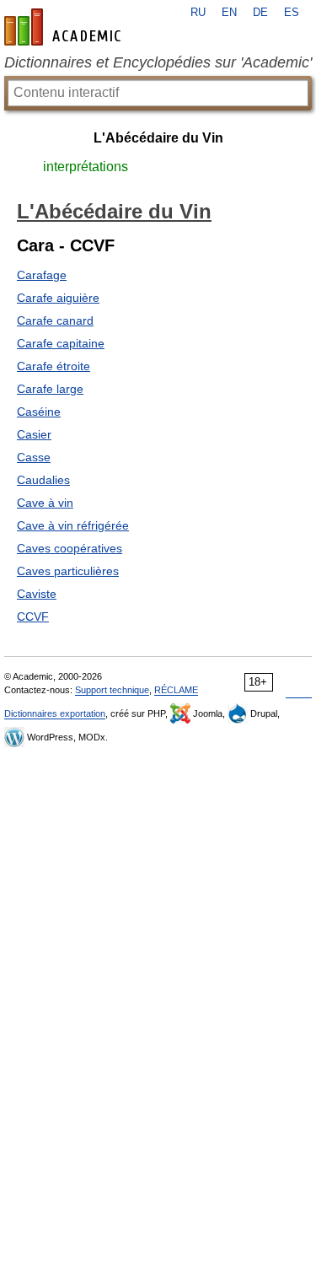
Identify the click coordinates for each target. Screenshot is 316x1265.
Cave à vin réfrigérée (73, 525)
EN (229, 13)
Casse (34, 457)
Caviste (36, 593)
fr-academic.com (65, 27)
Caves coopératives (69, 548)
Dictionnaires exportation (54, 713)
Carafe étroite (53, 366)
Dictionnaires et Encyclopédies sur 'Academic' (158, 62)
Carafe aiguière (58, 297)
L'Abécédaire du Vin (158, 138)
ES (291, 13)
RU (198, 13)
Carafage (42, 275)
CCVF (33, 616)
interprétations (85, 166)
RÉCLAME (176, 690)
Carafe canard (55, 320)
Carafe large (50, 389)
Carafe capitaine (60, 343)
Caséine (39, 411)
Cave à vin (45, 502)
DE (260, 13)
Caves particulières (68, 571)
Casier (34, 434)
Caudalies (43, 480)
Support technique (112, 690)
